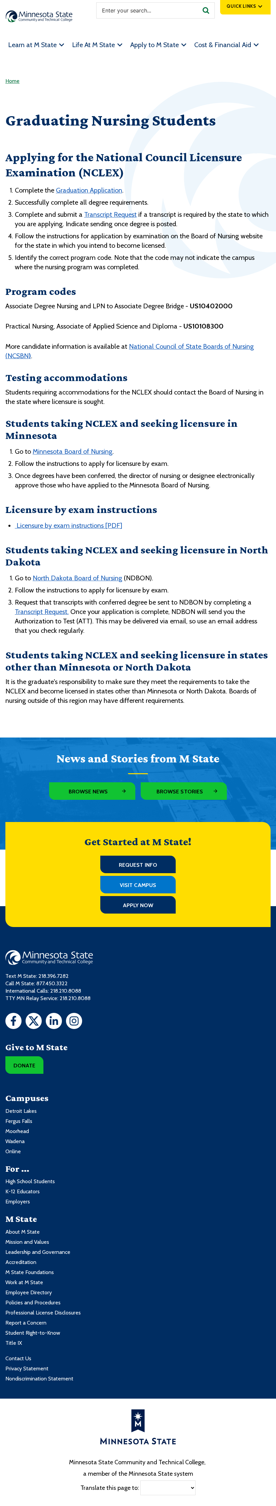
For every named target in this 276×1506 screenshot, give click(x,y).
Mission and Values (27, 1242)
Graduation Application (89, 190)
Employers (17, 1201)
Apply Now (138, 905)
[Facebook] (13, 1022)
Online (13, 1151)
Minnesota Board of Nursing (72, 451)
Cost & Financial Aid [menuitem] (222, 45)
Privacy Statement (26, 1368)
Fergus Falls (18, 1121)
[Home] (39, 16)
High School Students (30, 1181)
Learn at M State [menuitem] (32, 45)
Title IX (13, 1343)
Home (12, 81)
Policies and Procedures (33, 1302)
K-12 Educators (22, 1191)
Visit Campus (138, 885)
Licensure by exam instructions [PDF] (68, 525)
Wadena (15, 1141)
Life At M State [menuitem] (93, 45)
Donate (24, 1065)
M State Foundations (29, 1272)
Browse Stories (180, 791)
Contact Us (18, 1358)
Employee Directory (28, 1292)
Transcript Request (110, 214)
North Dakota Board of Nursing (77, 578)
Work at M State (24, 1282)
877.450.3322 (52, 983)
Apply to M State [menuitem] (154, 45)
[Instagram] (74, 1022)
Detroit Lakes (21, 1111)
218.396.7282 (53, 976)
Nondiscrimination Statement (39, 1378)
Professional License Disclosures (43, 1312)
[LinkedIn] (54, 1022)
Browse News (88, 791)
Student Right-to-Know (32, 1333)
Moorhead (17, 1131)
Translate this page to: (109, 1487)
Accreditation (20, 1262)
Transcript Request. (42, 612)
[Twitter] (34, 1022)
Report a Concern (25, 1323)
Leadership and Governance (37, 1252)
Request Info (138, 865)
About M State (22, 1232)
